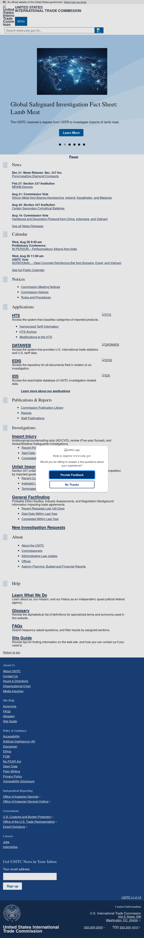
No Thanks (72, 484)
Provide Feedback (72, 475)
